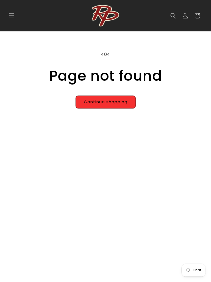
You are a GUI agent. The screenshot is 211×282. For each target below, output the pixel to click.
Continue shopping (105, 102)
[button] (11, 16)
